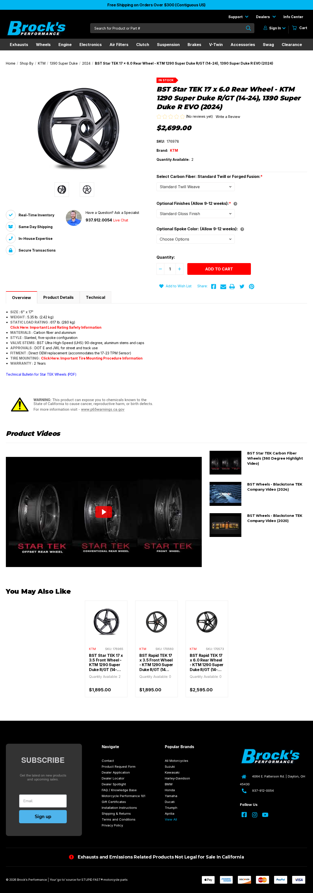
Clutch (142, 44)
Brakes (194, 44)
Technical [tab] (95, 297)
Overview (21, 297)
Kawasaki (172, 772)
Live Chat (120, 220)
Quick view (106, 617)
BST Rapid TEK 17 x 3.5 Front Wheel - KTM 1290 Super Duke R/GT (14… (156, 662)
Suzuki (170, 766)
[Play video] (103, 512)
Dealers (263, 17)
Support (235, 17)
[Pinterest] (252, 287)
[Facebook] (213, 286)
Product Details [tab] (58, 297)
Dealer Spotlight (114, 784)
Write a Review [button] (228, 117)
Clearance (292, 44)
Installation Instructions (119, 808)
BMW (169, 784)
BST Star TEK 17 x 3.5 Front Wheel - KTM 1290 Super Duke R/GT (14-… (106, 662)
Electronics (90, 44)
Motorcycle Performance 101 (123, 796)
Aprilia (169, 813)
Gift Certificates (114, 802)
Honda (170, 790)
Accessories (243, 44)
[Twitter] (242, 286)
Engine (65, 44)
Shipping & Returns (116, 813)
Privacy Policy (112, 825)
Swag (268, 44)
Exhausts (19, 44)
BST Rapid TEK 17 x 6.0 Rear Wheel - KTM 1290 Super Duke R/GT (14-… (207, 662)
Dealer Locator (113, 778)
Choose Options (106, 626)
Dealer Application (116, 772)
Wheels (43, 44)
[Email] (223, 287)
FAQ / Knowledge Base (119, 790)
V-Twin (216, 44)
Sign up (43, 816)
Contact (108, 761)
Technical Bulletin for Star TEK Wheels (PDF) (41, 374)
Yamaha (171, 796)
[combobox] (172, 28)
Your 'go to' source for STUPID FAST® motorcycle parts (89, 879)
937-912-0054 (263, 790)
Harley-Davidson (177, 778)
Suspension (168, 44)
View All (171, 819)
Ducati (170, 802)
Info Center (293, 17)
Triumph (171, 808)
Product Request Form (118, 766)
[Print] (232, 287)
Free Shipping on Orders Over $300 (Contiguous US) (156, 4)
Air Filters (119, 44)
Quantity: (165, 257)
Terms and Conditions (118, 819)
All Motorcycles (176, 761)
